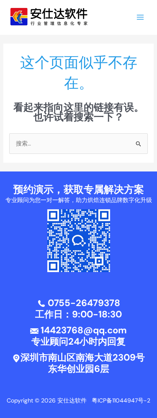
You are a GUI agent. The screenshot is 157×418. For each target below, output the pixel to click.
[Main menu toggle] (140, 17)
